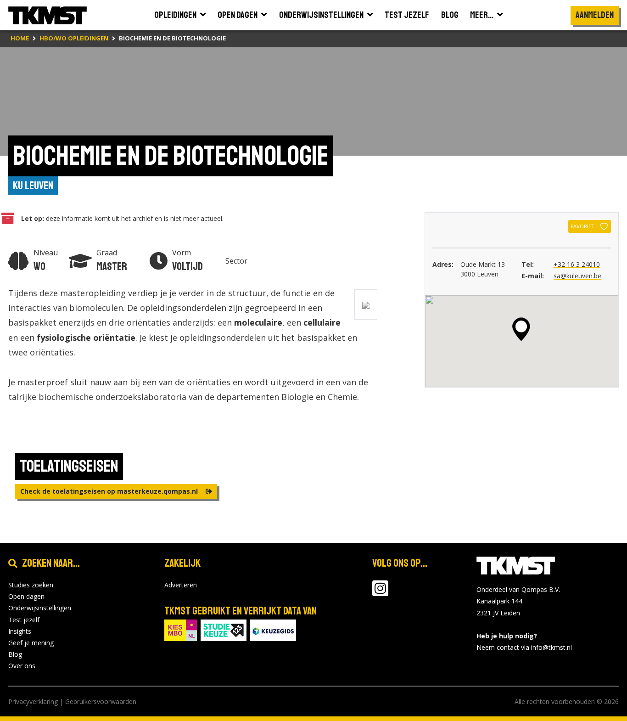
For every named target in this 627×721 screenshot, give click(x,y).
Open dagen (26, 596)
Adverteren (180, 584)
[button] (521, 329)
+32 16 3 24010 (577, 264)
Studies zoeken (30, 584)
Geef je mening (31, 642)
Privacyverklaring (33, 701)
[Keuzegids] (273, 629)
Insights (19, 631)
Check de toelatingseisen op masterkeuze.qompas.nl (110, 491)
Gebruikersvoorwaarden (100, 701)
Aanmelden (595, 15)
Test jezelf (23, 619)
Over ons (21, 665)
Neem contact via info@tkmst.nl (524, 647)
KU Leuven (33, 185)
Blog (15, 654)
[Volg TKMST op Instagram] (380, 592)
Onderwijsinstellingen (39, 607)
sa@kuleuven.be (577, 275)
